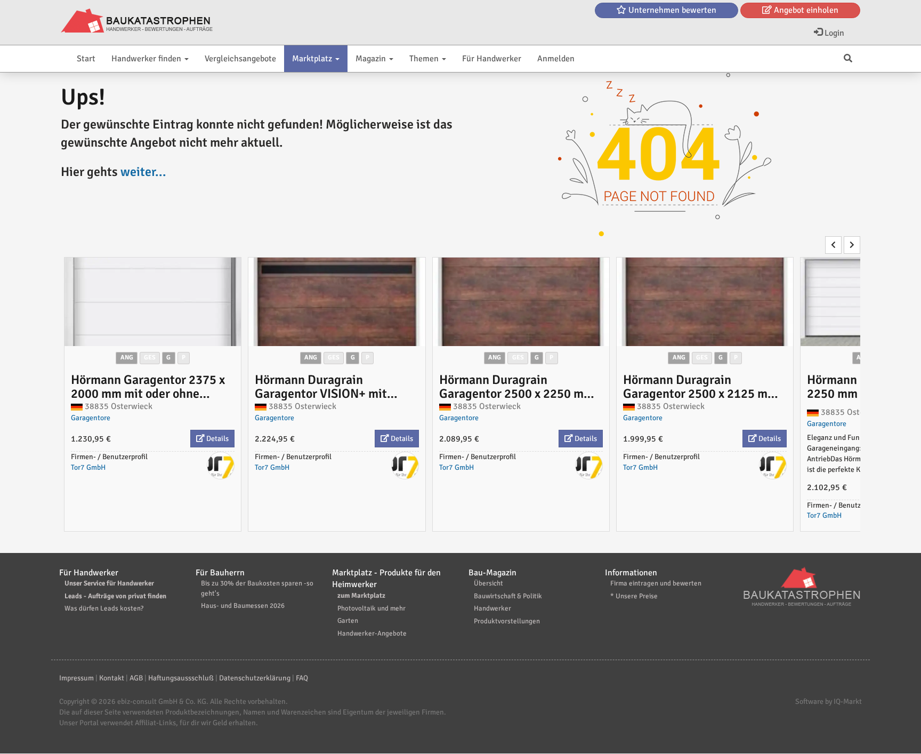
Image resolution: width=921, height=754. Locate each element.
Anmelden (556, 58)
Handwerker (492, 608)
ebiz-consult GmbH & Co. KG (161, 701)
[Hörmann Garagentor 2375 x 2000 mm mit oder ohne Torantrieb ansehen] (152, 302)
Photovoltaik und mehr (371, 608)
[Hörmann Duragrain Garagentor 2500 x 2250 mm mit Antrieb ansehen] (521, 302)
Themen (425, 58)
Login (833, 33)
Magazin (372, 58)
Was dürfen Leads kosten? (103, 608)
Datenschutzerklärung (254, 678)
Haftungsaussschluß (181, 678)
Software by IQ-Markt (828, 701)
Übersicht (488, 583)
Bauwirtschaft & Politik (508, 596)
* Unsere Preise (634, 596)
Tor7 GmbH (88, 467)
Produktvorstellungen (507, 621)
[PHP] (137, 21)
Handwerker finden (147, 58)
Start (86, 58)
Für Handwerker (491, 58)
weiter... (143, 172)
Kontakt (111, 678)
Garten (347, 620)
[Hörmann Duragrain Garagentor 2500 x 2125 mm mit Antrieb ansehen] (705, 302)
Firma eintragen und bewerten (655, 583)
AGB (136, 678)
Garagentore (90, 417)
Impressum (76, 678)
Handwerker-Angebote (372, 633)
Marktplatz (313, 58)
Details (217, 438)
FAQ (302, 678)
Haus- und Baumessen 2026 (243, 605)
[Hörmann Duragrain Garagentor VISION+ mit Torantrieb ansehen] (336, 302)
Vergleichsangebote (240, 58)
